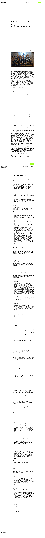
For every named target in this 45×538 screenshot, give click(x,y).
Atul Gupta (14, 205)
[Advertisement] (22, 12)
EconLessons (32, 166)
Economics (5, 166)
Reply (14, 190)
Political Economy (4, 2)
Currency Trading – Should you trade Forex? (14, 156)
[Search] (39, 2)
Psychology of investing (29, 156)
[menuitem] (14, 156)
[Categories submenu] (29, 2)
